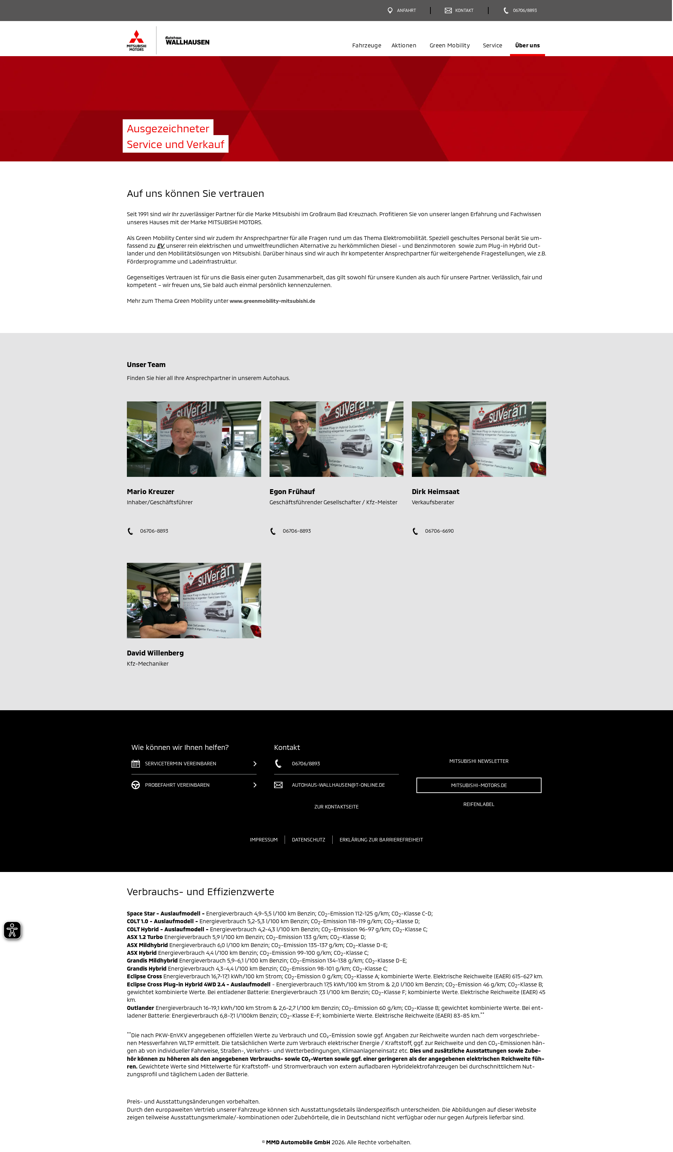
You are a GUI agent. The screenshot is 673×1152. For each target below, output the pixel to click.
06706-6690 (439, 531)
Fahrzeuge (366, 45)
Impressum (264, 840)
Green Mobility (450, 45)
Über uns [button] (527, 45)
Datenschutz (308, 840)
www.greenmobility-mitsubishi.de (272, 301)
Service (492, 45)
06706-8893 (154, 531)
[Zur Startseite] (179, 40)
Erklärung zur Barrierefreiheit (381, 840)
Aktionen (404, 45)
